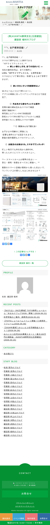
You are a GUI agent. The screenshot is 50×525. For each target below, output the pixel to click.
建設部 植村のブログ (13, 432)
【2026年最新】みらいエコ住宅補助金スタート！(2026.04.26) (24, 329)
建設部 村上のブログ (13, 417)
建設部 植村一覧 (26, 263)
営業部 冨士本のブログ (14, 379)
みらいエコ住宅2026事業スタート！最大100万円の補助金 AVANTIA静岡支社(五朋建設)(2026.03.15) (25, 337)
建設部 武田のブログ (13, 424)
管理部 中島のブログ (13, 402)
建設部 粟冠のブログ (13, 405)
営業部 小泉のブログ (13, 386)
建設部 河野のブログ (13, 420)
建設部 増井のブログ (13, 409)
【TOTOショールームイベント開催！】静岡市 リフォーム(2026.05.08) (25, 322)
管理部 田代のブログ (13, 394)
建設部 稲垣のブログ (13, 428)
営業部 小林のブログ (13, 375)
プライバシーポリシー (25, 503)
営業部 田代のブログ (13, 383)
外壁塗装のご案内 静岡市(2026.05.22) (22, 317)
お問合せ (44, 519)
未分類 (19, 51)
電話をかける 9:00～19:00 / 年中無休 (25, 523)
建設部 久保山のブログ (14, 413)
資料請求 (6, 519)
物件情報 (31, 519)
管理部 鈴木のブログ (13, 390)
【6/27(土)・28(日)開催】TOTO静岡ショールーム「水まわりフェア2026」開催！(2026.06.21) (25, 311)
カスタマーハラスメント (25, 506)
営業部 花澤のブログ (13, 371)
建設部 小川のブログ (13, 435)
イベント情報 (18, 519)
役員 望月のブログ (12, 368)
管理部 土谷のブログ (13, 398)
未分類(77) (8, 354)
